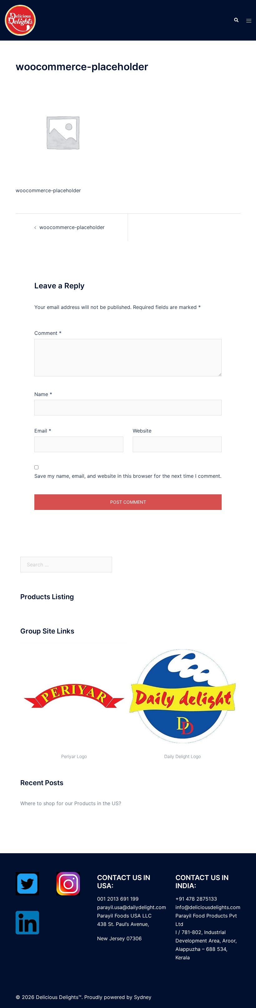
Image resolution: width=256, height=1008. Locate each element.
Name (43, 394)
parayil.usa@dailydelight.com (131, 907)
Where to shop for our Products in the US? (70, 803)
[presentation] (12, 701)
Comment (48, 333)
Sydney (142, 997)
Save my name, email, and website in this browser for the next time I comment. (127, 476)
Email (42, 431)
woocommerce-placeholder (72, 227)
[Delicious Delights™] (20, 20)
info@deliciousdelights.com (207, 907)
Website (142, 431)
